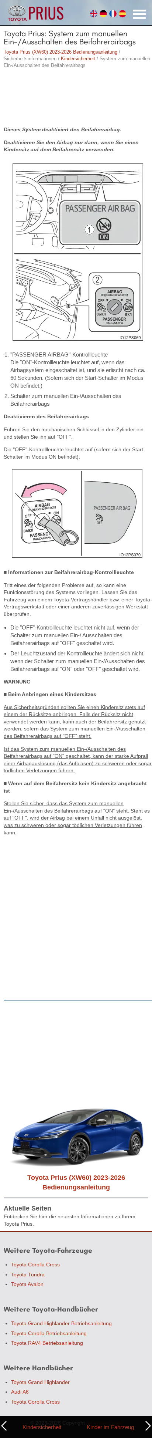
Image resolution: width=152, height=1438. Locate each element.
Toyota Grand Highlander (40, 1382)
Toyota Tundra (28, 1274)
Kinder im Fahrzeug (110, 1427)
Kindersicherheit (78, 58)
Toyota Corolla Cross (35, 1264)
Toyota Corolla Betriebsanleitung (49, 1333)
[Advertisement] (76, 98)
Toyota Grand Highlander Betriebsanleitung (61, 1323)
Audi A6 (20, 1392)
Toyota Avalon (27, 1284)
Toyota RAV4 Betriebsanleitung (47, 1343)
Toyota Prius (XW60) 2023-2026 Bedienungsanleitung (60, 52)
